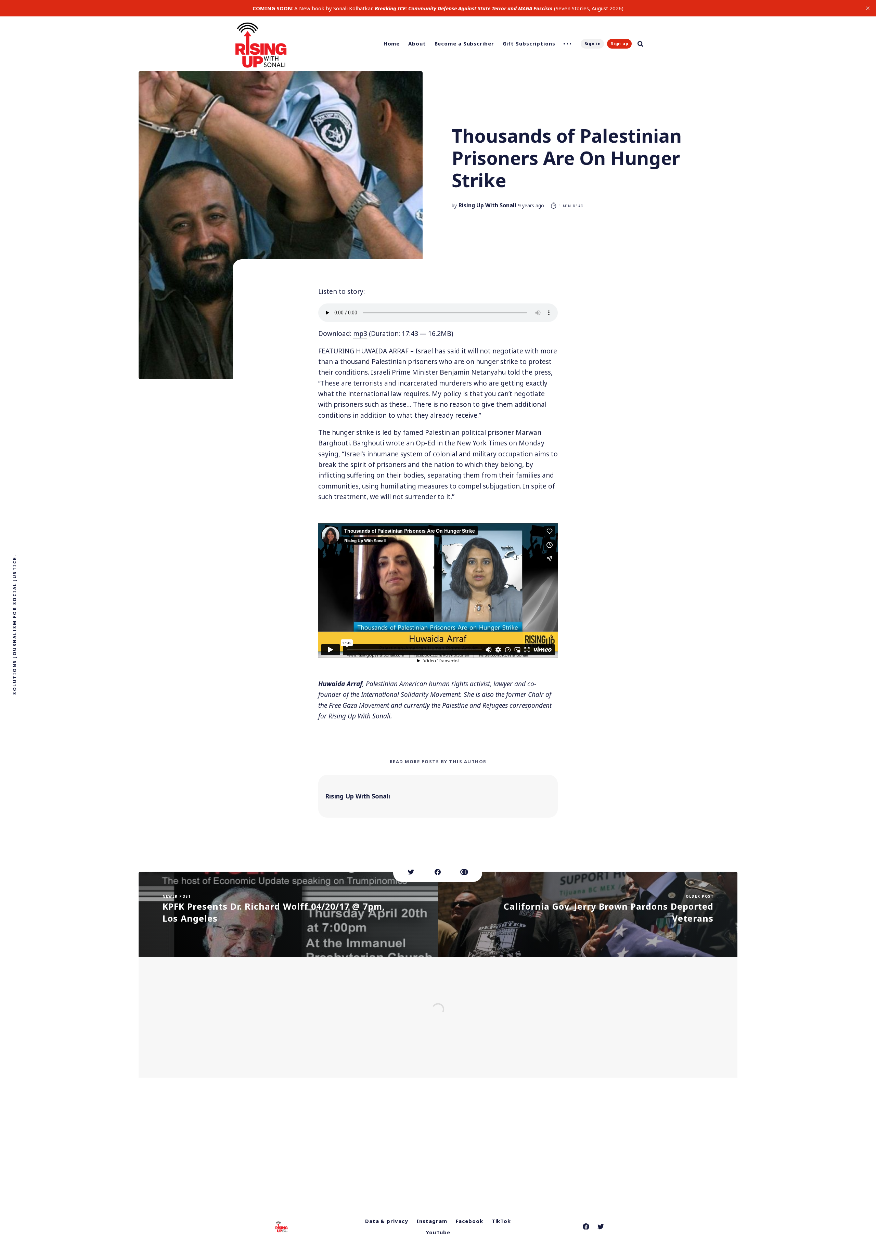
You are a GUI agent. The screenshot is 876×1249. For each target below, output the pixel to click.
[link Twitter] (600, 1226)
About (417, 43)
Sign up (620, 44)
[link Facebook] (586, 1226)
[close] (867, 8)
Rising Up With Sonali (487, 205)
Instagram (431, 1221)
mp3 (360, 333)
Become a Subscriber (464, 43)
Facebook (469, 1221)
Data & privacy (386, 1221)
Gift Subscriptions (529, 43)
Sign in (592, 44)
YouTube (438, 1232)
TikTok (501, 1221)
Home (392, 43)
